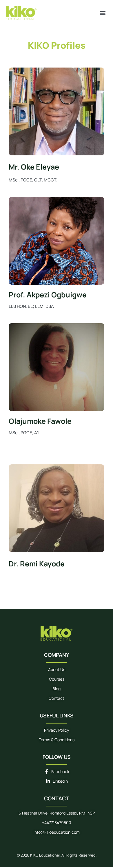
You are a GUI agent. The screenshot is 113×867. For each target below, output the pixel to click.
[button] (102, 13)
